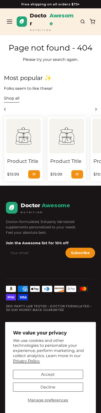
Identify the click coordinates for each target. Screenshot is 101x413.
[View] (23, 135)
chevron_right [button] (96, 109)
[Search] (82, 21)
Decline (47, 387)
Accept (48, 374)
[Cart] (92, 21)
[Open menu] (9, 22)
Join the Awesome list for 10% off (37, 243)
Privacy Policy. (26, 361)
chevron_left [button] (5, 109)
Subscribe (80, 253)
